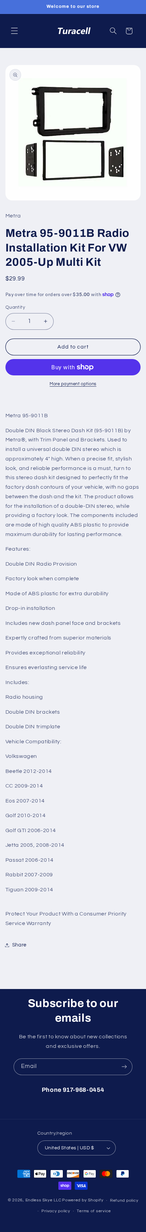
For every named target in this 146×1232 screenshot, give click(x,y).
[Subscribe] (124, 1066)
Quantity (15, 307)
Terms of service (94, 1211)
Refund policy (124, 1200)
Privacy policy (55, 1211)
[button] (14, 31)
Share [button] (19, 944)
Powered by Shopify (82, 1200)
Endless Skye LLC (43, 1200)
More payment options (73, 384)
